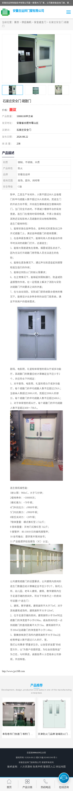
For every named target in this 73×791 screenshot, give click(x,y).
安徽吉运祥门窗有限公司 (30, 762)
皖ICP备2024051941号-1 (46, 757)
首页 (16, 22)
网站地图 (61, 766)
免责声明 (38, 766)
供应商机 (26, 22)
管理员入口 (49, 766)
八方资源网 (26, 766)
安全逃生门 (40, 22)
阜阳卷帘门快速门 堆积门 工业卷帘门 (22, 734)
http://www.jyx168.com (13, 671)
